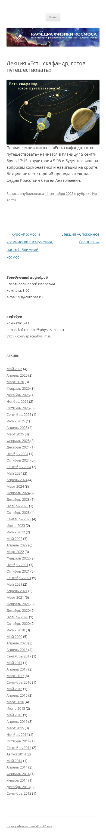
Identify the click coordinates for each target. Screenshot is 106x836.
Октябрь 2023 (18, 512)
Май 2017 (14, 662)
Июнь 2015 (16, 708)
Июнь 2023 (16, 525)
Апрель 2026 (17, 375)
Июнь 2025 (16, 421)
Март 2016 (15, 701)
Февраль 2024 (18, 492)
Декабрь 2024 (18, 447)
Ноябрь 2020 (17, 616)
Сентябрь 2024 (19, 466)
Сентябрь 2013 (19, 793)
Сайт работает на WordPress (29, 826)
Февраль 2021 (18, 603)
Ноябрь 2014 (17, 734)
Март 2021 (15, 597)
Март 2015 (15, 728)
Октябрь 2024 (18, 460)
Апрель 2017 (17, 669)
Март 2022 (15, 551)
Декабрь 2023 (18, 499)
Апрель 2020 (17, 643)
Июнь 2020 (16, 630)
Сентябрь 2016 (19, 682)
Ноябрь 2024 (17, 453)
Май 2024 (14, 473)
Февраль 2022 (18, 558)
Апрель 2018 (17, 649)
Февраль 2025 (18, 440)
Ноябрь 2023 (17, 505)
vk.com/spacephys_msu (32, 336)
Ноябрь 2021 (17, 564)
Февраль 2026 (18, 388)
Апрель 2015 (17, 721)
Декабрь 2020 (18, 610)
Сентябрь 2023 (19, 519)
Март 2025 (15, 434)
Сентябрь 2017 (19, 656)
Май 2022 (14, 538)
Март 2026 (15, 381)
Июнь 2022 (16, 532)
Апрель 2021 (17, 590)
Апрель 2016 (17, 695)
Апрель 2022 (17, 545)
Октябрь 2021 (18, 571)
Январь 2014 (17, 780)
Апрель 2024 (17, 479)
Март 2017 (15, 675)
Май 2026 (14, 368)
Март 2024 (15, 486)
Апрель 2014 (17, 767)
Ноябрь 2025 (17, 401)
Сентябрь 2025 (19, 414)
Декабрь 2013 (18, 786)
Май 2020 (14, 636)
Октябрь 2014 (18, 741)
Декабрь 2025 (18, 394)
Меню (53, 17)
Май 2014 (14, 760)
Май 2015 (14, 714)
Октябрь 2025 (18, 407)
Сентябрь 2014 (19, 747)
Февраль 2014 (18, 773)
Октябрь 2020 (18, 623)
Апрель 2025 (17, 427)
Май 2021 (14, 584)
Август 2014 (16, 754)
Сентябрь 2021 (19, 577)
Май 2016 (14, 688)
